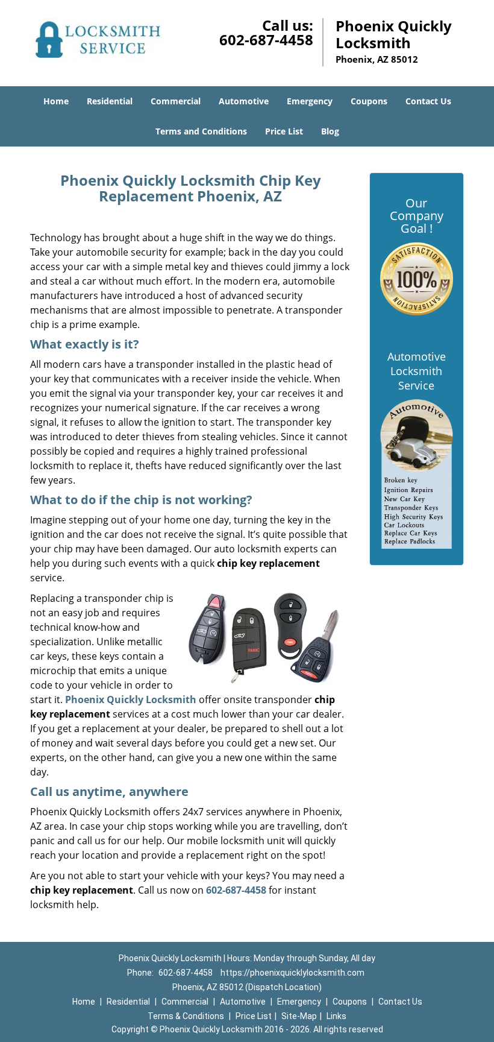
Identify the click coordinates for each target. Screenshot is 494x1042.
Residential (110, 101)
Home (56, 101)
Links (336, 1016)
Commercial (176, 101)
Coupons (369, 101)
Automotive (244, 101)
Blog (330, 131)
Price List (284, 131)
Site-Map (299, 1016)
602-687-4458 (266, 39)
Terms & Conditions (186, 1016)
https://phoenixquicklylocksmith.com (292, 972)
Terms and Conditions (201, 131)
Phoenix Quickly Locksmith (130, 699)
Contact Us (428, 101)
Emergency (310, 101)
